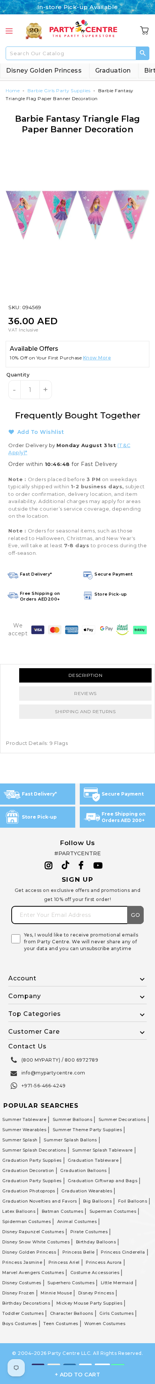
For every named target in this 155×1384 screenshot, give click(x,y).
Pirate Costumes (89, 1231)
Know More (97, 358)
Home (13, 90)
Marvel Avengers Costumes (33, 1272)
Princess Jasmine (22, 1262)
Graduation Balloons (83, 1170)
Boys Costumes (19, 1323)
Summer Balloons (73, 1119)
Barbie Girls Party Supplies (59, 90)
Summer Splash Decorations (34, 1150)
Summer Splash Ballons (70, 1139)
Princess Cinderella (123, 1252)
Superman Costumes (113, 1211)
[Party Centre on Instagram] (49, 865)
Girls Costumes (116, 1313)
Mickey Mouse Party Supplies (89, 1303)
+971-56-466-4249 (43, 1085)
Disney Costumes (21, 1282)
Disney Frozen (18, 1293)
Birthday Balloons (96, 1242)
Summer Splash (20, 1139)
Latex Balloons (18, 1211)
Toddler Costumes (23, 1313)
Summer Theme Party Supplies (87, 1129)
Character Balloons (71, 1313)
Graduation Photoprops (28, 1191)
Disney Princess (96, 1293)
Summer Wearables (24, 1129)
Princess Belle (78, 1252)
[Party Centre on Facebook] (82, 865)
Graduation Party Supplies (32, 1160)
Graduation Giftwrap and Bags (102, 1180)
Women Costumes (104, 1323)
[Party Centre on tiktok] (65, 866)
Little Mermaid (117, 1282)
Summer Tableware (24, 1119)
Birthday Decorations (26, 1303)
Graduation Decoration (28, 1170)
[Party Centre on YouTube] (98, 865)
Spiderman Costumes (26, 1221)
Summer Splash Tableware (102, 1150)
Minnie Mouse (56, 1293)
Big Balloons (97, 1201)
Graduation (113, 70)
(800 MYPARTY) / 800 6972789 (60, 1060)
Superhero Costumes (70, 1282)
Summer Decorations (122, 1119)
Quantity (17, 375)
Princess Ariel (64, 1262)
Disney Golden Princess (44, 70)
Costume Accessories (95, 1272)
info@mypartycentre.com (53, 1073)
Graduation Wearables (86, 1191)
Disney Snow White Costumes (36, 1242)
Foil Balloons (132, 1201)
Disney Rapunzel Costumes (33, 1231)
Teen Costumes (60, 1323)
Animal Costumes (77, 1221)
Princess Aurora (104, 1262)
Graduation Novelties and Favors (39, 1201)
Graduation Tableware (93, 1160)
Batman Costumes (63, 1211)
